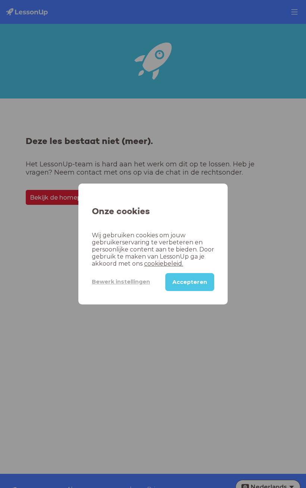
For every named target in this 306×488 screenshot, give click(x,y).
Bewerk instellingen (121, 281)
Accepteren (189, 282)
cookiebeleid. (163, 263)
